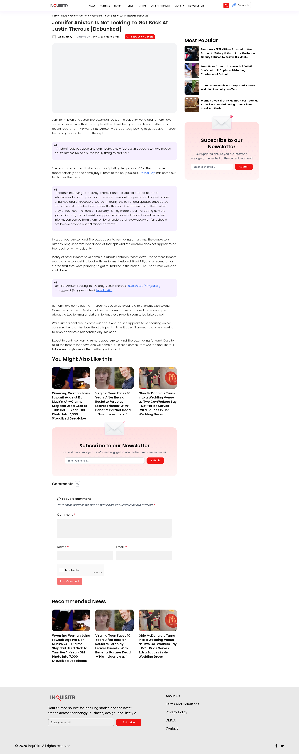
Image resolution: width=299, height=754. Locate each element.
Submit (155, 460)
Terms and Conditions (182, 704)
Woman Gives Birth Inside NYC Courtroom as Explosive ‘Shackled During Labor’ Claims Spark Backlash (229, 104)
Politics (105, 5)
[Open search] (226, 5)
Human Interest (124, 5)
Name (63, 547)
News (92, 5)
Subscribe (129, 722)
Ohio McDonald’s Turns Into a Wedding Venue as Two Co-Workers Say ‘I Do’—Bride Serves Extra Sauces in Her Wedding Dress (158, 403)
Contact (172, 728)
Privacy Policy (176, 712)
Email (121, 547)
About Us (173, 696)
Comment (66, 514)
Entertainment (160, 5)
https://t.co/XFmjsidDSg (144, 286)
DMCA (171, 720)
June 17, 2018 (104, 290)
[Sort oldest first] (77, 484)
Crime (143, 5)
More (178, 5)
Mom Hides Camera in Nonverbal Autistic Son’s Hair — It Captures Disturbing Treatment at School (227, 70)
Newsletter (196, 5)
